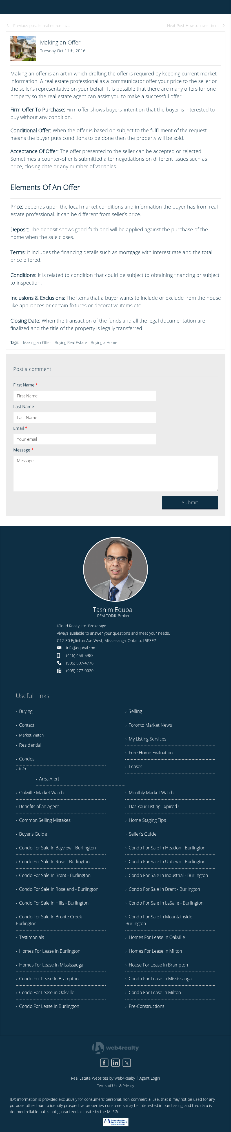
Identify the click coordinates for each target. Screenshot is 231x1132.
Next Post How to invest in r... (193, 25)
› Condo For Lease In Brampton (47, 979)
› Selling (133, 711)
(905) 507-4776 (80, 663)
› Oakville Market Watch (40, 792)
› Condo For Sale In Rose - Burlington (53, 861)
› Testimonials (30, 937)
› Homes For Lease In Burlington (48, 951)
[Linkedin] (115, 1063)
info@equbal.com (81, 647)
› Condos (25, 759)
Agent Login (149, 1078)
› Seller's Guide (141, 834)
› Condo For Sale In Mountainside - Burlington (160, 920)
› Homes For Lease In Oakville (155, 937)
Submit (190, 502)
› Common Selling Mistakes (43, 820)
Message (23, 450)
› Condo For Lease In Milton (153, 992)
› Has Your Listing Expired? (152, 806)
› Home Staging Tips (145, 820)
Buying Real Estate (71, 342)
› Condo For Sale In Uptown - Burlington (165, 861)
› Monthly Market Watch (149, 792)
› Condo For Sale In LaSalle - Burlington (164, 903)
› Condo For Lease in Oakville (45, 992)
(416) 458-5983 (80, 655)
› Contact (25, 725)
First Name (25, 385)
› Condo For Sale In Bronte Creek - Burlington (50, 920)
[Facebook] (104, 1063)
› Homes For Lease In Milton (153, 951)
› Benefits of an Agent (37, 806)
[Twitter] (127, 1063)
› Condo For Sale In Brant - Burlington (53, 875)
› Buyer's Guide (31, 834)
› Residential (28, 745)
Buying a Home (104, 342)
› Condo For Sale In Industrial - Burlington (166, 875)
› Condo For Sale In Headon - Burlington (165, 848)
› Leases (133, 766)
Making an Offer (37, 342)
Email (20, 428)
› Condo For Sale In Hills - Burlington (52, 903)
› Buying (24, 711)
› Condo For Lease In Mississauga (158, 979)
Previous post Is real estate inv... (41, 25)
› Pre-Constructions (144, 1006)
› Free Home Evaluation (149, 753)
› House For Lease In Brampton (156, 965)
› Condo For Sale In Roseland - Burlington (57, 889)
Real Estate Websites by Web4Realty (103, 1078)
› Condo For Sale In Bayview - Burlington (56, 848)
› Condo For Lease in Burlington (47, 1006)
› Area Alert (47, 779)
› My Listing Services (145, 739)
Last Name (23, 406)
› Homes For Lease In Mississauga (49, 965)
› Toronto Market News (148, 725)
